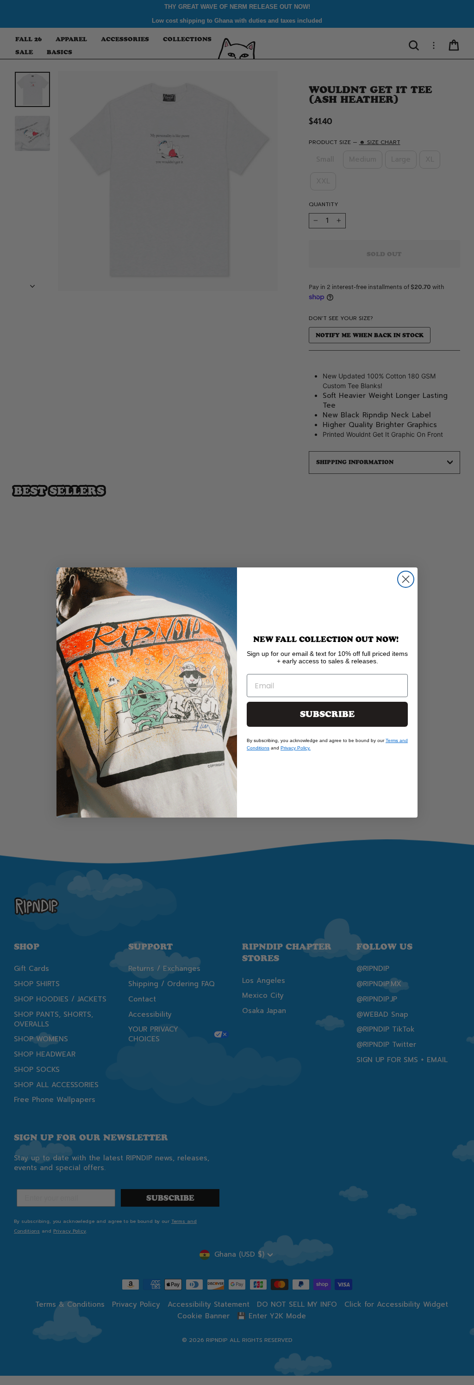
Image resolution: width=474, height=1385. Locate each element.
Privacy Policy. (296, 747)
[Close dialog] (406, 579)
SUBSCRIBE (327, 714)
